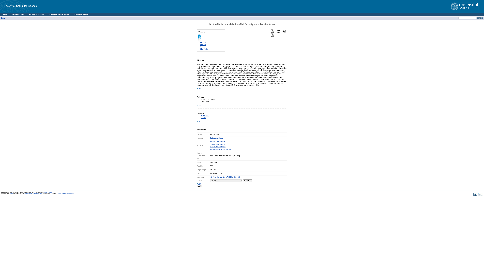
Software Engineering (217, 144)
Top (199, 88)
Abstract (203, 43)
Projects (203, 47)
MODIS (203, 118)
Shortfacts (204, 49)
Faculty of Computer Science (20, 5)
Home (5, 14)
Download (247, 181)
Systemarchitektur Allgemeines (220, 150)
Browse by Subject (36, 14)
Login (3, 18)
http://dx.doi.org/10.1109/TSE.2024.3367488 (225, 177)
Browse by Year (18, 14)
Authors (203, 45)
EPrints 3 (11, 193)
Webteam (50, 192)
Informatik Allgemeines (217, 141)
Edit (199, 186)
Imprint (45, 192)
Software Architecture (217, 138)
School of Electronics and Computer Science (33, 193)
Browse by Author (81, 14)
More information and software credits (66, 193)
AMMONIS (205, 116)
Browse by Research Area (59, 14)
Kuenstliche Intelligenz (217, 147)
